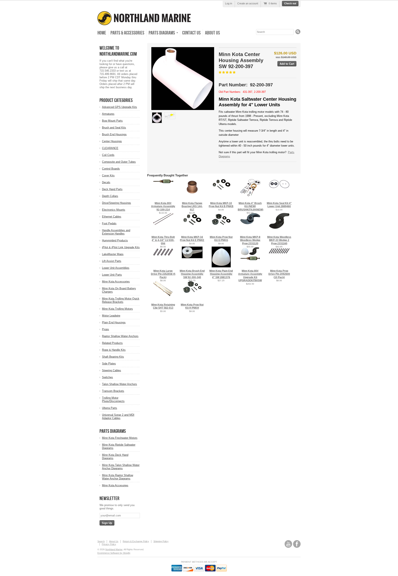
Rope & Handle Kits (114, 349)
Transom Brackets (113, 391)
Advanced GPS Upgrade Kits (119, 107)
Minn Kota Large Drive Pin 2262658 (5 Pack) (163, 274)
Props (105, 329)
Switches (107, 377)
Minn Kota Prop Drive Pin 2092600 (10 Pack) (279, 274)
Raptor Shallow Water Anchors (120, 336)
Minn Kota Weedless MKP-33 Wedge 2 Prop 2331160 (279, 240)
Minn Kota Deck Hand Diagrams (115, 456)
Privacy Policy (109, 544)
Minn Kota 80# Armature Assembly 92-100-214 (163, 206)
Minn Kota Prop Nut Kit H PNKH (192, 306)
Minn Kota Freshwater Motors (119, 437)
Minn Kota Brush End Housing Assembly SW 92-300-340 (192, 274)
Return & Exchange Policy (136, 541)
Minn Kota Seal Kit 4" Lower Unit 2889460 (279, 205)
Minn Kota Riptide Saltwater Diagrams (118, 446)
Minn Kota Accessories (116, 281)
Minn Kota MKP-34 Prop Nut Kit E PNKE (192, 239)
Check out (290, 3)
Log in (228, 3)
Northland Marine (114, 549)
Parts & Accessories (127, 33)
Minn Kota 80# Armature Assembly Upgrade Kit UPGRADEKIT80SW (250, 275)
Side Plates (109, 363)
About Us (212, 33)
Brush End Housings (114, 134)
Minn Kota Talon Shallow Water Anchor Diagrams (121, 466)
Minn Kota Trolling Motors (117, 308)
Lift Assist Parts (111, 261)
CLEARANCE (110, 148)
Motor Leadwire (111, 315)
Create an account (247, 3)
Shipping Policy (161, 541)
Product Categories (116, 100)
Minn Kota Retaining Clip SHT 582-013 (163, 306)
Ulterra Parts (109, 408)
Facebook (297, 544)
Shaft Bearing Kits (113, 356)
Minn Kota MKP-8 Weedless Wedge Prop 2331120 (250, 240)
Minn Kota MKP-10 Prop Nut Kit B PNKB (221, 205)
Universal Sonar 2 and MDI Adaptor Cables (118, 416)
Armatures (108, 113)
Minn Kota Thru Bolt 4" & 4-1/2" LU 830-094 (163, 240)
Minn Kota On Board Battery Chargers (119, 290)
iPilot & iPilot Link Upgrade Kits (121, 247)
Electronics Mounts (113, 209)
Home (101, 33)
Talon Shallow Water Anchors (119, 384)
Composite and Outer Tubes (119, 161)
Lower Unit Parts (112, 274)
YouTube (288, 544)
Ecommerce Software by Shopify (113, 553)
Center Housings (112, 141)
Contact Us (191, 33)
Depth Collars (110, 196)
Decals (106, 182)
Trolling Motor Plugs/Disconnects (113, 399)
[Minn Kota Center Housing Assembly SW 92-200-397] (182, 78)
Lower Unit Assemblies (115, 267)
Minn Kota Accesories (115, 485)
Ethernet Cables (111, 216)
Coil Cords (108, 155)
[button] (227, 72)
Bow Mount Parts (112, 120)
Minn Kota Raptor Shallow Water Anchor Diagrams (117, 477)
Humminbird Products (115, 240)
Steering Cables (111, 370)
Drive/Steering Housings (116, 202)
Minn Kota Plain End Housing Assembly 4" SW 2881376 (221, 274)
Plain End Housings (114, 322)
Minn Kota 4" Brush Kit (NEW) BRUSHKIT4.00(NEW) (250, 206)
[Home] (144, 22)
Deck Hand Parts (112, 189)
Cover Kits (108, 175)
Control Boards (111, 168)
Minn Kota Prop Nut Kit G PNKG (221, 239)
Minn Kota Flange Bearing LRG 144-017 (192, 206)
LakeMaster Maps (113, 254)
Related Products (112, 343)
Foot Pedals (109, 223)
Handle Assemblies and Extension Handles (116, 232)
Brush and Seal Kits (114, 127)
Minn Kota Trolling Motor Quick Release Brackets (120, 300)
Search (101, 541)
